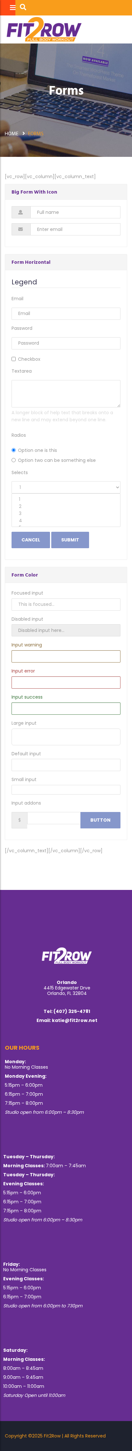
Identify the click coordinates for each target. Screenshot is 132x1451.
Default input (26, 753)
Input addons (26, 803)
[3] (66, 513)
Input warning (27, 645)
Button (100, 820)
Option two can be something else (57, 460)
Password (22, 328)
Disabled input (27, 619)
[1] (66, 499)
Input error (23, 671)
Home (12, 133)
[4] (66, 520)
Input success (27, 697)
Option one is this (37, 450)
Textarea (22, 371)
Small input (24, 779)
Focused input (27, 593)
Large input (24, 723)
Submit (70, 540)
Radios (19, 435)
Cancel (30, 540)
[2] (66, 506)
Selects (20, 472)
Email (17, 298)
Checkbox (29, 359)
